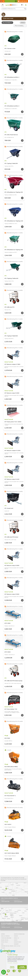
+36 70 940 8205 (18, 901)
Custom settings (12, 967)
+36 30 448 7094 (5, 901)
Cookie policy (15, 962)
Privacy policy (9, 962)
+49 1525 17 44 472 (5, 927)
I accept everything (22, 967)
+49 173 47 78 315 (18, 927)
